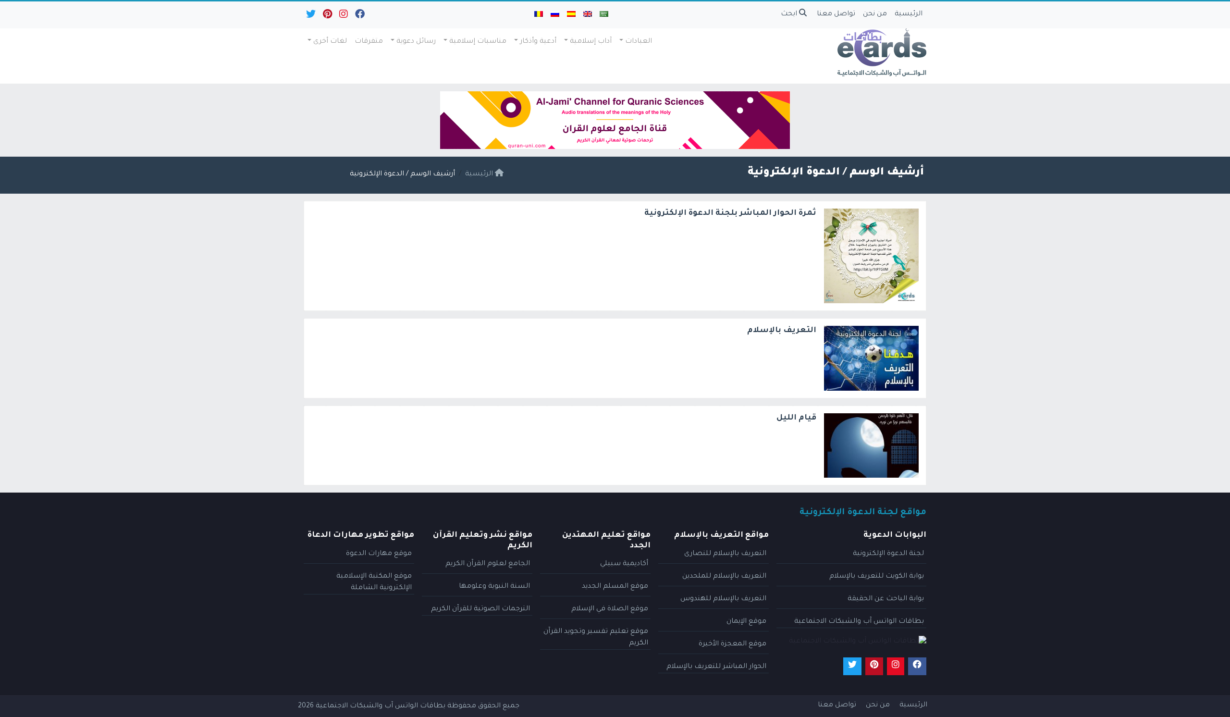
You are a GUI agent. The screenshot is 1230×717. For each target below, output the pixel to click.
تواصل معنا (836, 14)
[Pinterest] (326, 16)
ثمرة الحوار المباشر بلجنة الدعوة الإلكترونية (730, 213)
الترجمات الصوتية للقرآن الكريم (480, 609)
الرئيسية (908, 14)
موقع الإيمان (746, 622)
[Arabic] (604, 15)
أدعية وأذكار (538, 42)
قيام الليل (796, 418)
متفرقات (369, 42)
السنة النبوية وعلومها (494, 587)
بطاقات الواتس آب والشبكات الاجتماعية (859, 622)
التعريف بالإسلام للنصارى (725, 554)
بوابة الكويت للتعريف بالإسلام (876, 577)
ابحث (790, 14)
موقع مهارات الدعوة (379, 554)
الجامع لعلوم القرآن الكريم (487, 564)
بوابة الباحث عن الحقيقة (886, 599)
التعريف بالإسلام (781, 330)
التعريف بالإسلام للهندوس (723, 599)
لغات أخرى (330, 42)
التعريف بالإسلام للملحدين (724, 577)
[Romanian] (538, 15)
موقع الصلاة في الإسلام (609, 609)
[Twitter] (310, 16)
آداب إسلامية (591, 42)
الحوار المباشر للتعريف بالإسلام (716, 667)
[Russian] (555, 15)
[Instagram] (343, 16)
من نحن (875, 14)
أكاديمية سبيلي (624, 564)
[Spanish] (571, 15)
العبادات (638, 42)
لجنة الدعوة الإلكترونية (888, 554)
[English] (587, 15)
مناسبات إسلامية (477, 42)
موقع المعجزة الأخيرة (732, 644)
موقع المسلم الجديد (615, 587)
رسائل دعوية (416, 42)
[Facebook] (359, 16)
